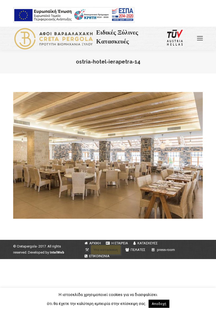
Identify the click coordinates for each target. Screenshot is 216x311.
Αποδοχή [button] (159, 304)
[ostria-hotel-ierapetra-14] (108, 155)
